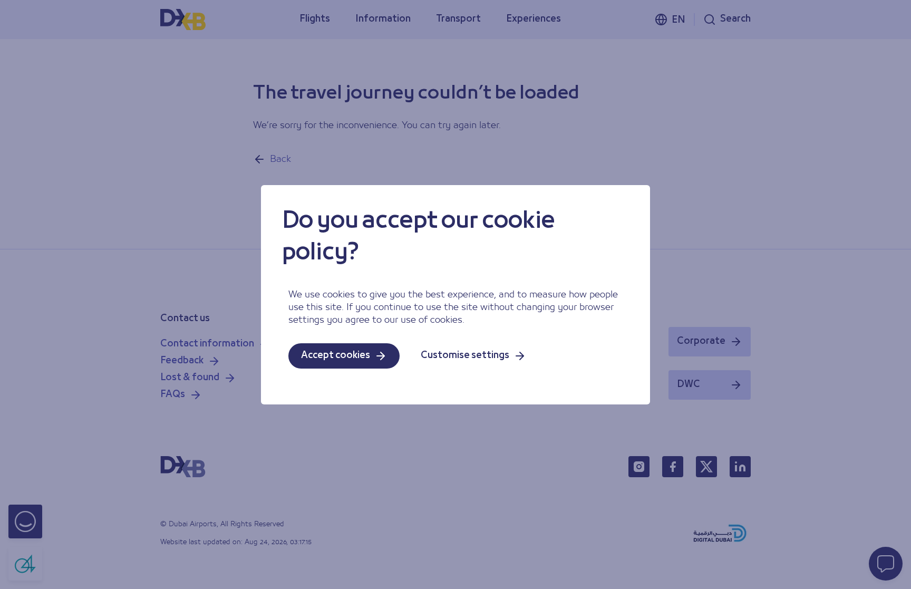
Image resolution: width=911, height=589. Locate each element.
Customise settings (465, 356)
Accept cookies (335, 356)
